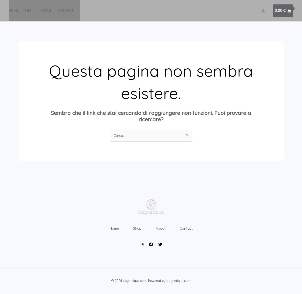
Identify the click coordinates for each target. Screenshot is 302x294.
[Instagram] (142, 244)
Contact (65, 10)
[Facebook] (151, 244)
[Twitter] (160, 244)
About (46, 10)
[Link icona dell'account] (263, 11)
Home (13, 10)
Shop (29, 10)
